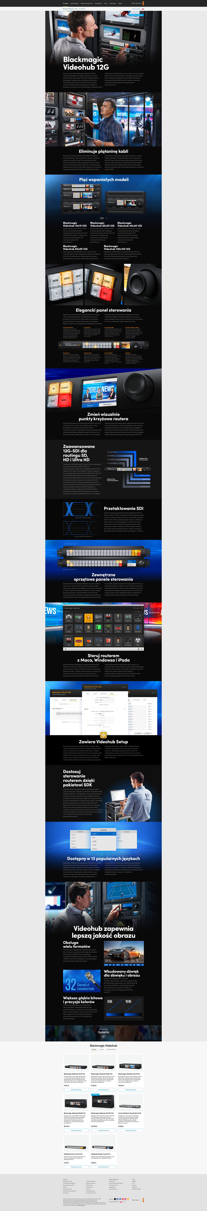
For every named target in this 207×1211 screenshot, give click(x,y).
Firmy (105, 3)
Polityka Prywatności (136, 1189)
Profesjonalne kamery (67, 1181)
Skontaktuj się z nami (113, 1185)
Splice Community (113, 1189)
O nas (133, 1183)
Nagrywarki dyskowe (67, 1189)
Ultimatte (65, 1187)
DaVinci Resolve (69, 1183)
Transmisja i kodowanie (91, 1192)
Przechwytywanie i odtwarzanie (69, 1191)
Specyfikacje (82, 9)
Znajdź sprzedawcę (136, 15)
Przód (102, 218)
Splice (120, 3)
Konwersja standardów (91, 1181)
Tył (106, 218)
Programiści (98, 3)
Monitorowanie (89, 1185)
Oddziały (134, 1181)
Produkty (65, 3)
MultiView (88, 1189)
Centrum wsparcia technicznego (116, 1183)
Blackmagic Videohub (68, 8)
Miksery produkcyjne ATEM (68, 1185)
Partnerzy (134, 1185)
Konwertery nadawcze (90, 1183)
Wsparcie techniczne (87, 3)
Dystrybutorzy (75, 3)
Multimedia (113, 3)
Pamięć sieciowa (89, 1187)
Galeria (76, 9)
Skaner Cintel (66, 1192)
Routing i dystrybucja (90, 1191)
